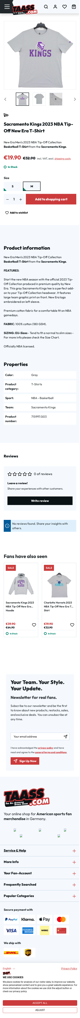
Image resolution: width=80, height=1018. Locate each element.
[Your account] (55, 6)
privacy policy (45, 747)
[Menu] (7, 6)
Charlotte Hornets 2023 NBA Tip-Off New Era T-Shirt (58, 606)
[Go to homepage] (24, 9)
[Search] (46, 6)
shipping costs (63, 158)
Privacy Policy (69, 968)
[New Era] (6, 115)
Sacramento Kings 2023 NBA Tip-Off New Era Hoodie (20, 606)
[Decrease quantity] (7, 199)
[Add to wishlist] (34, 625)
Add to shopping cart (51, 199)
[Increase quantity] (21, 199)
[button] (9, 969)
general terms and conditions (51, 752)
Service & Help (15, 850)
